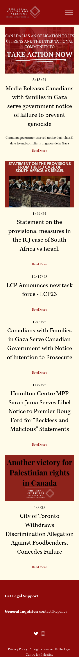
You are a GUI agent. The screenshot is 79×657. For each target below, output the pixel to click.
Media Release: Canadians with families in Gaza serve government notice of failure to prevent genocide (39, 106)
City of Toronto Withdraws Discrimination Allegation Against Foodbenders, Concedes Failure (39, 534)
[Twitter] (36, 633)
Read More (39, 150)
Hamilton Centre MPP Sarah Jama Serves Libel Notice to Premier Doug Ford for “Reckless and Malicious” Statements (39, 412)
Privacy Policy (17, 649)
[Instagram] (43, 633)
